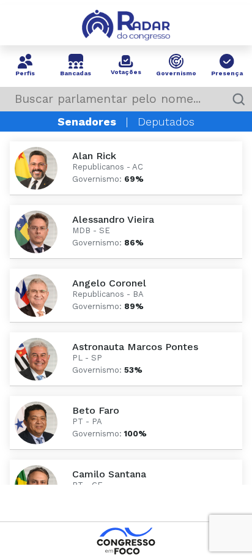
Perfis (25, 71)
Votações (126, 70)
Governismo (176, 71)
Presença (227, 71)
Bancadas (76, 71)
